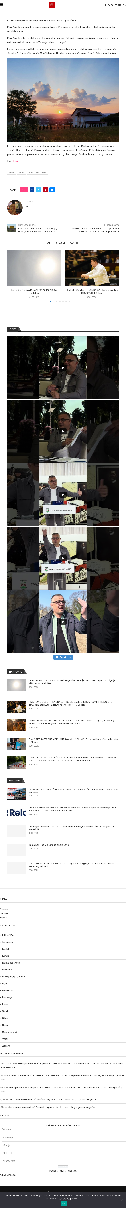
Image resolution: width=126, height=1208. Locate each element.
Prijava (3, 917)
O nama (4, 909)
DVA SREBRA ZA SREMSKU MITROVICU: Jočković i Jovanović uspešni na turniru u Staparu (73, 741)
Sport (5, 1011)
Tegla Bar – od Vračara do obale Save (49, 845)
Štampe (8, 1129)
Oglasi (5, 983)
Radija (7, 1145)
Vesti (5, 1039)
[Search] (124, 4)
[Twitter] (109, 4)
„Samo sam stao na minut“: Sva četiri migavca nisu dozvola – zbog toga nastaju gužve (52, 1099)
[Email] (119, 4)
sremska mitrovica (37, 173)
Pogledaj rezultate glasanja (63, 1170)
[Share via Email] (52, 189)
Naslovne (7, 969)
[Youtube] (116, 4)
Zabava (6, 1045)
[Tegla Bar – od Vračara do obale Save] (16, 850)
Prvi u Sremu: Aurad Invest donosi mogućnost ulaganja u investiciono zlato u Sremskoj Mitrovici (71, 865)
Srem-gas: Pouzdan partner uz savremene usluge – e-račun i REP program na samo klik (71, 828)
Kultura (5, 956)
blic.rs (16, 161)
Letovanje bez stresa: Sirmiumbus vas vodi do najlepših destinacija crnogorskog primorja (73, 791)
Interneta (8, 1153)
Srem (21, 173)
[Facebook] (105, 4)
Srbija (5, 1018)
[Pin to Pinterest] (45, 189)
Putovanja (7, 997)
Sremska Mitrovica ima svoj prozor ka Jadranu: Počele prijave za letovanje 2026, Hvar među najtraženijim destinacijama (73, 809)
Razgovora (9, 1161)
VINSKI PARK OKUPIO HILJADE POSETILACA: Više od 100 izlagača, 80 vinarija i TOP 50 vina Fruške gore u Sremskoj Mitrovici (72, 722)
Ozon (29, 201)
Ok (63, 1203)
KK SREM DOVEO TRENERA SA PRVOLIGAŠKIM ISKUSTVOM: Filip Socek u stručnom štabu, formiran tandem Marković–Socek (70, 703)
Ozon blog (7, 990)
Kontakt (4, 913)
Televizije (8, 1137)
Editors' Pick (8, 935)
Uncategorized (9, 1032)
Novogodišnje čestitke (13, 976)
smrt (11, 173)
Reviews (6, 1004)
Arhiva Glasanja (8, 1175)
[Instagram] (112, 4)
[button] (11, 275)
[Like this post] (25, 189)
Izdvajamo (7, 942)
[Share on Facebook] (32, 189)
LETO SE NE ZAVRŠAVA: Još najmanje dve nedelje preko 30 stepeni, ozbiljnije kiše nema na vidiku (72, 682)
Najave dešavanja (11, 962)
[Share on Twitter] (38, 189)
